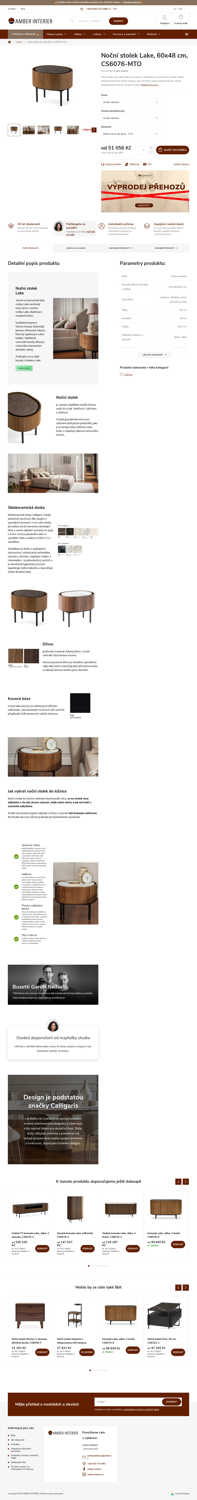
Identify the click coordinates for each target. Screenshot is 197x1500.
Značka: (181, 164)
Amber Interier (94, 1469)
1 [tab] (89, 1266)
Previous (178, 1182)
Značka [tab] (75, 248)
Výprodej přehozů (131, 2)
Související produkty (119, 248)
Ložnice (128, 374)
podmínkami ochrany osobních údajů (141, 1409)
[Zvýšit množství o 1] (151, 148)
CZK (180, 9)
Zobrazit (42, 1248)
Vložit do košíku (175, 150)
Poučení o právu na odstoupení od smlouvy (22, 1468)
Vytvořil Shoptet (182, 1493)
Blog (23, 9)
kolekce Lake (24, 368)
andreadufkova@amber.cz (99, 1457)
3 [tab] (94, 1266)
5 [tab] (100, 1266)
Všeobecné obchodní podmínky (21, 1449)
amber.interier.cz (95, 1474)
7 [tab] (105, 1266)
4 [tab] (97, 1266)
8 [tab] (108, 1266)
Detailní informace (149, 84)
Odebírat (171, 1401)
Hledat (118, 21)
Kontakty (12, 9)
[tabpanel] (30, 1225)
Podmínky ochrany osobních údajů (24, 1456)
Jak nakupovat (17, 1440)
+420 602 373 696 (96, 1463)
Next (186, 1182)
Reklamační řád (18, 1462)
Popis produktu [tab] (30, 248)
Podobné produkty (165, 248)
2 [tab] (91, 1266)
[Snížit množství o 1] (151, 152)
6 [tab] (102, 1266)
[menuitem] (25, 34)
